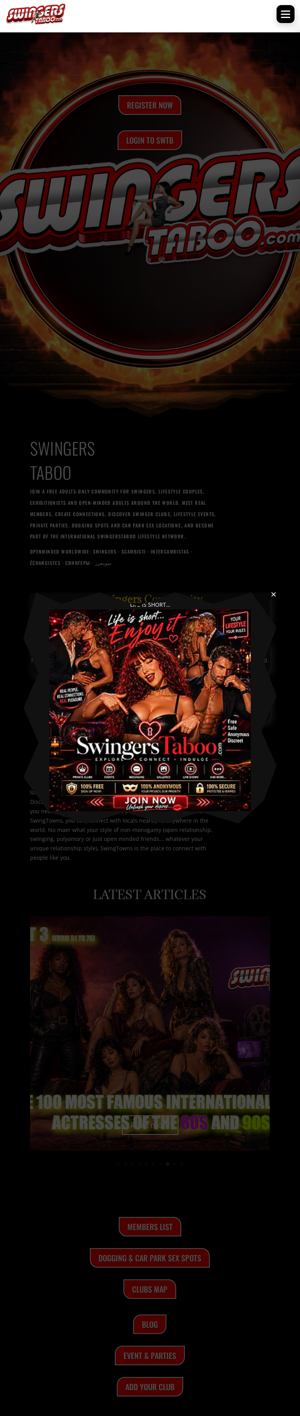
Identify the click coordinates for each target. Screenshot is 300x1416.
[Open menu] (286, 14)
